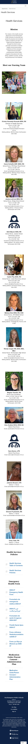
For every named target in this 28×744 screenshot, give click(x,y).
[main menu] (25, 6)
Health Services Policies (15, 571)
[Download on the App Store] (14, 737)
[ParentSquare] (14, 731)
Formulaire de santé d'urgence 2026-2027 (15, 618)
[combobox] (24, 742)
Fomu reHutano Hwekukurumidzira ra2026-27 (16, 634)
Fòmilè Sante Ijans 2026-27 (16, 626)
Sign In (14, 711)
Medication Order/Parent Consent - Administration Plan (15, 674)
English (22, 742)
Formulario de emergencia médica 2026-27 (15, 601)
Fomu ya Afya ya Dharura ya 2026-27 (15, 643)
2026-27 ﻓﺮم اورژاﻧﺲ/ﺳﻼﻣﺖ (14, 609)
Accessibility (14, 709)
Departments (4, 8)
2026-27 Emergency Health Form (16, 592)
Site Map (14, 707)
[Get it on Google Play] (14, 734)
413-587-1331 (16, 704)
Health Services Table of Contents (16, 564)
